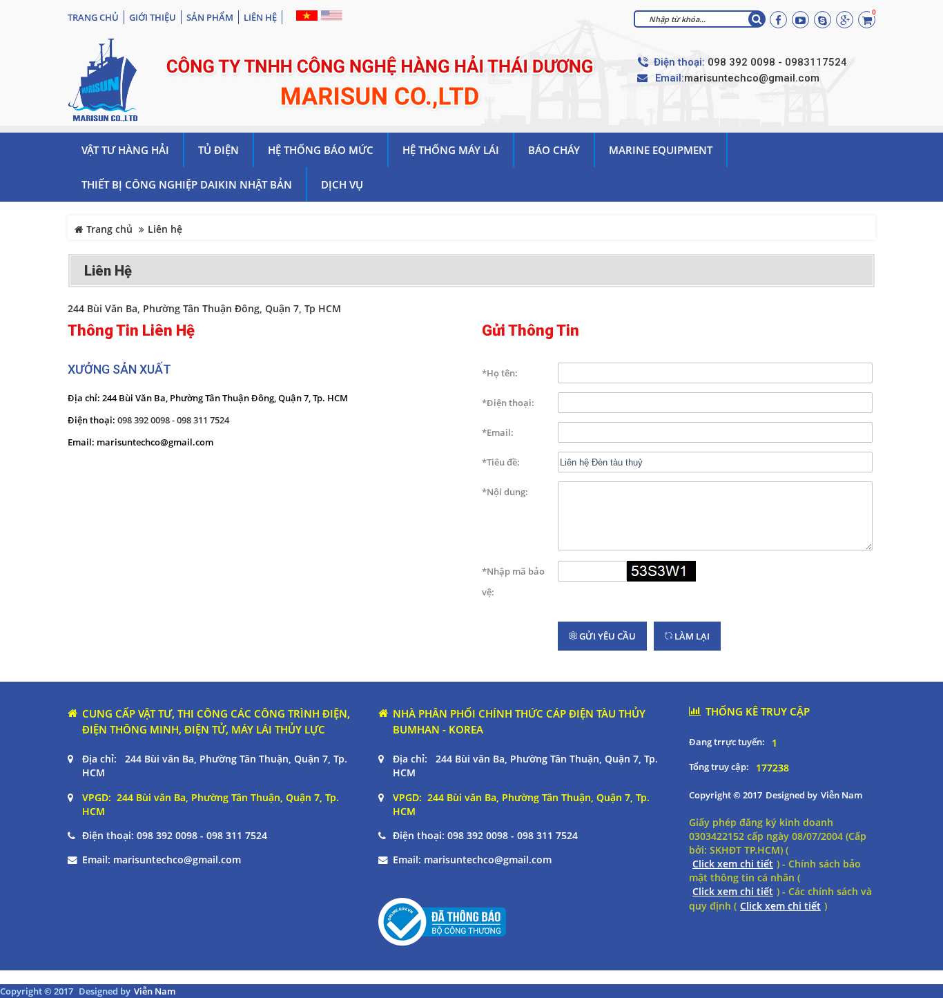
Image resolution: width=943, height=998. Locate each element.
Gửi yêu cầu (606, 636)
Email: (669, 78)
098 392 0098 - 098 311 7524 (173, 420)
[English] (330, 15)
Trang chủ (93, 17)
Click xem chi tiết (732, 864)
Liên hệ (260, 17)
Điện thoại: (679, 62)
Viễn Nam (841, 795)
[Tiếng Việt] (305, 15)
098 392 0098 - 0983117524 (777, 62)
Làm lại (691, 636)
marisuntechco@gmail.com (751, 78)
